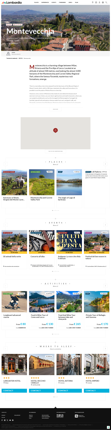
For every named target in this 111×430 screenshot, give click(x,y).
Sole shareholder (45, 415)
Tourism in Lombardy (11, 58)
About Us (31, 415)
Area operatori (17, 415)
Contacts (31, 416)
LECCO (20, 58)
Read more (55, 109)
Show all (55, 164)
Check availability (55, 349)
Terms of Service (45, 418)
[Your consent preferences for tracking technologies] (108, 427)
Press (30, 418)
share (95, 43)
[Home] (12, 2)
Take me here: (55, 151)
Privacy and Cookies (46, 416)
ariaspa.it (3, 415)
